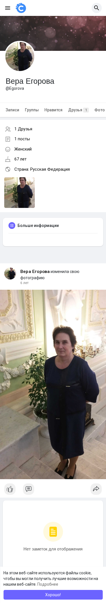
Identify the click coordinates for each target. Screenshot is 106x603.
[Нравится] (53, 490)
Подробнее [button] (47, 584)
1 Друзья (23, 129)
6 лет (24, 283)
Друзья (77, 110)
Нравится (53, 110)
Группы (32, 110)
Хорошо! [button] (53, 594)
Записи (12, 110)
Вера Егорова (35, 271)
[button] (97, 8)
